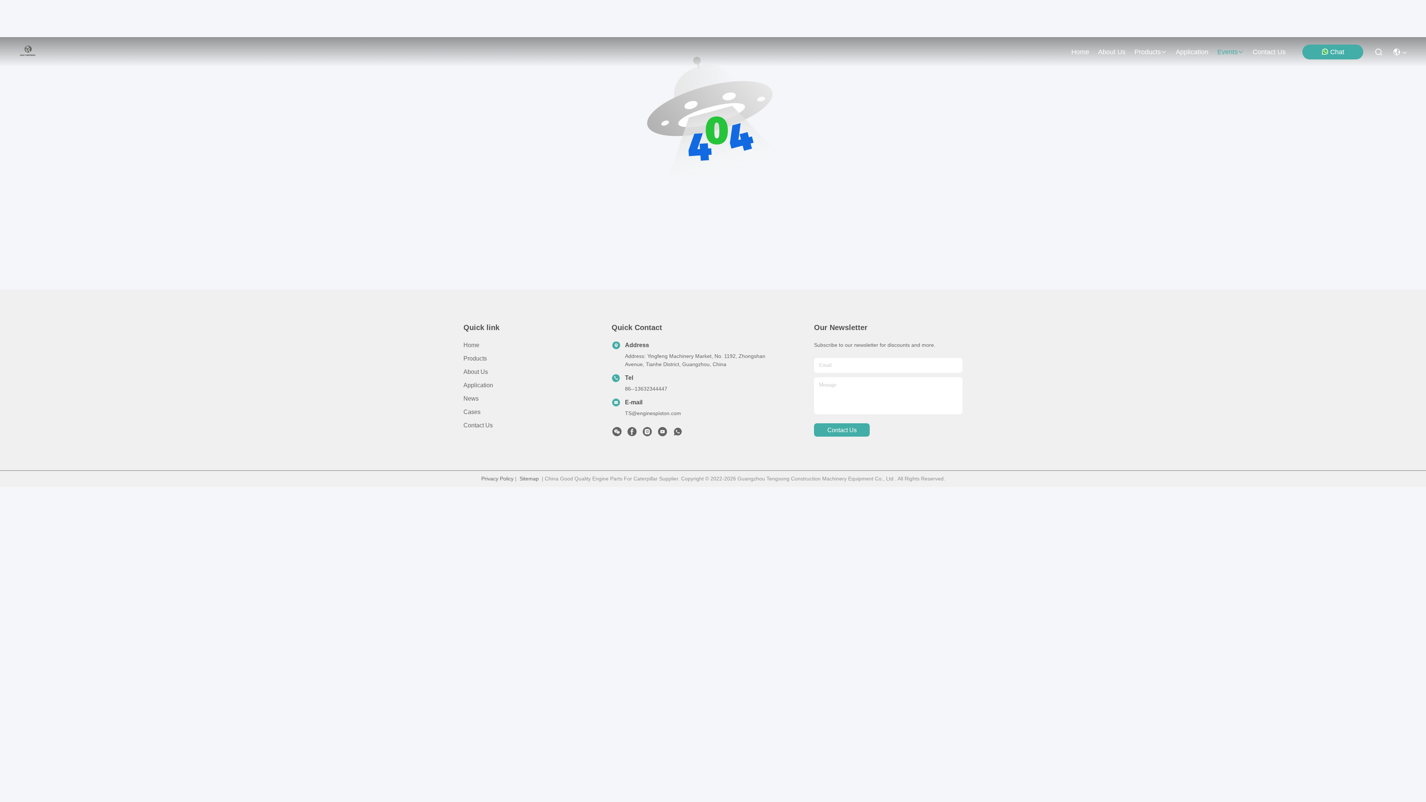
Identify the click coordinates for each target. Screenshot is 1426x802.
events (1227, 52)
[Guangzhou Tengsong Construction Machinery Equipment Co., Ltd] (28, 52)
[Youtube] (662, 434)
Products (475, 358)
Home (1080, 52)
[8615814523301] (678, 434)
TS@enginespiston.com (653, 413)
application (1192, 52)
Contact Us (478, 425)
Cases (472, 412)
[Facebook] (632, 434)
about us (1112, 52)
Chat (1337, 52)
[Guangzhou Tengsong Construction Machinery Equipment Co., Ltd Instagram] (647, 434)
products (1147, 52)
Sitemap (529, 479)
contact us (1269, 52)
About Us (475, 372)
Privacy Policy (497, 479)
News (471, 398)
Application (478, 385)
